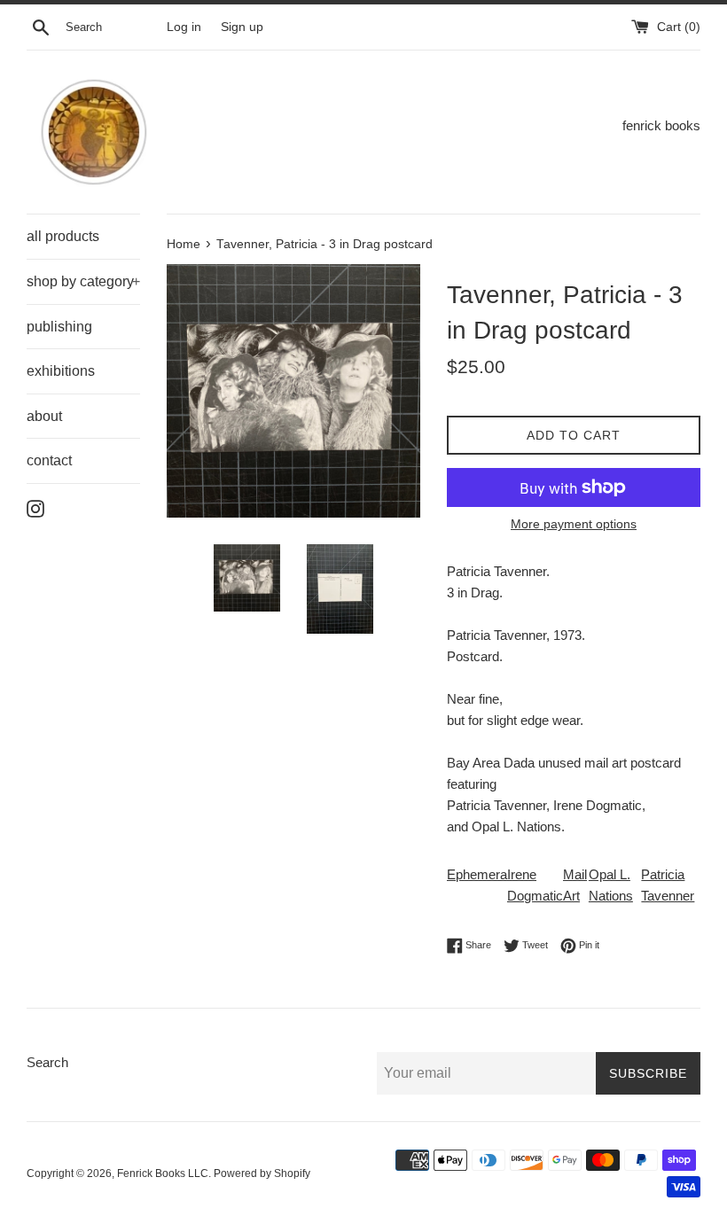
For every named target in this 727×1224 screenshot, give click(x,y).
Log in (184, 27)
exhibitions (61, 370)
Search (47, 1062)
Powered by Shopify (262, 1173)
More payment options (574, 524)
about (44, 416)
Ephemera (477, 874)
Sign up (242, 27)
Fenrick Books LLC (162, 1173)
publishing (59, 326)
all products (63, 236)
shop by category (83, 281)
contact (49, 460)
